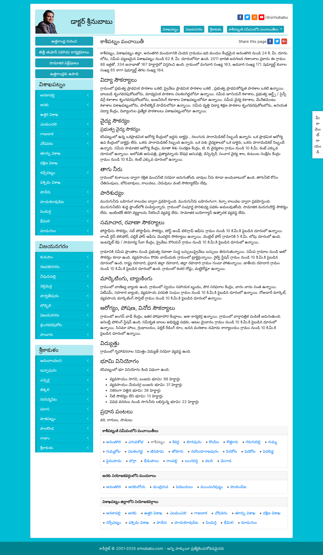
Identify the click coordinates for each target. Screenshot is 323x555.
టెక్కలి (45, 389)
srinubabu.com (150, 548)
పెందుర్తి (45, 211)
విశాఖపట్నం (170, 29)
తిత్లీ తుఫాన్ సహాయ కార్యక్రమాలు (64, 52)
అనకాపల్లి (47, 95)
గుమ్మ (272, 441)
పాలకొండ (47, 428)
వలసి (209, 460)
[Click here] (270, 41)
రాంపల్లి (171, 460)
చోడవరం (46, 143)
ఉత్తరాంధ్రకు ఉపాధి (64, 73)
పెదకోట (249, 451)
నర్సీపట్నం (47, 172)
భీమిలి (45, 221)
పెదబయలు (184, 486)
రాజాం (45, 438)
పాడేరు (45, 192)
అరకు (44, 104)
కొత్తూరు (232, 441)
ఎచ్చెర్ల (44, 379)
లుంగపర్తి (191, 460)
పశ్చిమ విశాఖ (50, 182)
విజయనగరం (194, 29)
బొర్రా (132, 460)
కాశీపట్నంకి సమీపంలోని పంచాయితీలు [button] (254, 29)
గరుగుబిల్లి (253, 441)
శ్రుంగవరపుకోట (51, 324)
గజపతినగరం (50, 266)
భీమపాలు (151, 460)
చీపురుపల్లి (48, 276)
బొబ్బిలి (45, 305)
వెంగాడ (226, 460)
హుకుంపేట (238, 486)
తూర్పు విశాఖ (50, 153)
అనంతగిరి (113, 441)
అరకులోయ (136, 486)
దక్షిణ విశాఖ (49, 162)
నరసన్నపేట (48, 399)
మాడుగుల (48, 230)
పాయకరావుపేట (52, 201)
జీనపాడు (157, 451)
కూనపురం (194, 441)
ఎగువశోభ (135, 441)
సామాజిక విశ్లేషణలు (64, 63)
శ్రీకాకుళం (215, 29)
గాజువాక (46, 133)
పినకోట (231, 451)
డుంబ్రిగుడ (160, 486)
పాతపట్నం (48, 418)
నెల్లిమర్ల (46, 286)
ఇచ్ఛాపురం (48, 370)
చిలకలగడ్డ (135, 451)
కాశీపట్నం (158, 441)
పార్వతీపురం (49, 295)
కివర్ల (175, 441)
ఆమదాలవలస (51, 360)
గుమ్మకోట (113, 451)
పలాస (44, 409)
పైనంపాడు (114, 460)
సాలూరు (46, 334)
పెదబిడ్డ (268, 451)
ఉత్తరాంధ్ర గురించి (64, 41)
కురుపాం (46, 257)
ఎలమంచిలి (48, 124)
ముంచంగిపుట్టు (212, 486)
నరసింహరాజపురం (204, 451)
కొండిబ (214, 441)
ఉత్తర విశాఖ (49, 114)
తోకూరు (177, 451)
